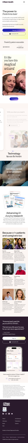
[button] (24, 2)
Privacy (7, 437)
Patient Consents (13, 437)
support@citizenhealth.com (14, 378)
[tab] (12, 151)
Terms (3, 437)
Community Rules (20, 437)
